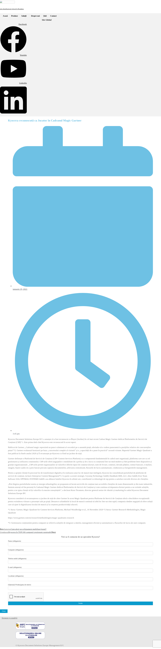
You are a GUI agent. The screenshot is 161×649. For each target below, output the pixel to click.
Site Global (47, 20)
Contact (53, 16)
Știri (45, 16)
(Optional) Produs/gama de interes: (19, 585)
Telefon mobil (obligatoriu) (17, 558)
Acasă (5, 16)
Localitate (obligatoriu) (16, 576)
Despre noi (35, 16)
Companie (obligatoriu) (16, 550)
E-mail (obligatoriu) (15, 567)
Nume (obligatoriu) (14, 541)
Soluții (23, 16)
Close (4, 611)
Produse (14, 16)
